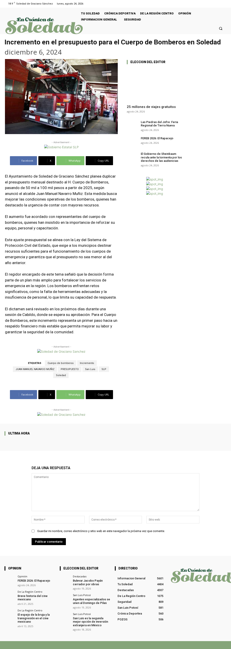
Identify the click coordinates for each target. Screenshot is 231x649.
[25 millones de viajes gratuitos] (154, 85)
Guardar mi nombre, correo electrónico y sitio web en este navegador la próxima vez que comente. (101, 531)
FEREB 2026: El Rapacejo (157, 138)
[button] (220, 28)
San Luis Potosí (82, 595)
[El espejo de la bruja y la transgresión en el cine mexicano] (10, 614)
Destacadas (79, 576)
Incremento (87, 363)
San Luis (90, 369)
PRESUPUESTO (70, 369)
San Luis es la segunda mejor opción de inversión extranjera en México (90, 622)
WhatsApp (196, 645)
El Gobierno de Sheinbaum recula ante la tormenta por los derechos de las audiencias (161, 157)
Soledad (61, 375)
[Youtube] (223, 4)
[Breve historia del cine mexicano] (10, 595)
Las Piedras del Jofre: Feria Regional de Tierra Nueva (159, 123)
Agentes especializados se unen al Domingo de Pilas (91, 601)
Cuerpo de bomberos (61, 363)
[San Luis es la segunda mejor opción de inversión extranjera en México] (65, 618)
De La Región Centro (30, 591)
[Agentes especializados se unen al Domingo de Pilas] (65, 599)
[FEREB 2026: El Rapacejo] (132, 140)
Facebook (156, 645)
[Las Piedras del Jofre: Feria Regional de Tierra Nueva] (132, 124)
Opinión (22, 576)
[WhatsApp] (185, 645)
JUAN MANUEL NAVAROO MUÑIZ (35, 369)
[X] (171, 645)
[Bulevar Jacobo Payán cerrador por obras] (65, 580)
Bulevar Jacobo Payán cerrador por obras (88, 582)
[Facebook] (218, 4)
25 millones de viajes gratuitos (151, 107)
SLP (104, 369)
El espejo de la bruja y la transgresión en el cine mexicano (34, 618)
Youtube (221, 645)
